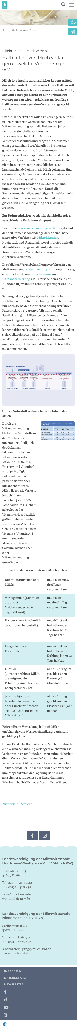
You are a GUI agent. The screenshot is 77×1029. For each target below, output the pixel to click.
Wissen (36, 30)
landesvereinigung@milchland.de (26, 949)
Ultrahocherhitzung (16, 279)
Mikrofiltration (47, 238)
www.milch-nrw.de (16, 898)
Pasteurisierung (36, 269)
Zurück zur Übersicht (17, 804)
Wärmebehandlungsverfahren (41, 228)
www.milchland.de (15, 953)
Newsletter (14, 984)
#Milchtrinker (20, 30)
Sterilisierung (42, 274)
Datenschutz (15, 978)
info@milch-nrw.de (16, 894)
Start (5, 30)
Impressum (13, 971)
